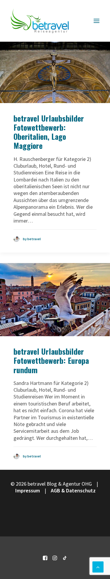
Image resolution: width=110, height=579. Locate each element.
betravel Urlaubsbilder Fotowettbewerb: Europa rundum (51, 360)
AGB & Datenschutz (73, 490)
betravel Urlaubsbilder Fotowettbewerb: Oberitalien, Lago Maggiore (48, 132)
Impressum (27, 490)
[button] (96, 21)
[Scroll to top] (98, 566)
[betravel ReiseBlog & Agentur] (40, 21)
